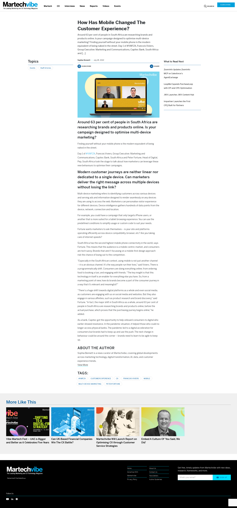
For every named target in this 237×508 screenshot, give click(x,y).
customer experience (101, 378)
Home (129, 468)
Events (117, 6)
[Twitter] (8, 499)
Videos (106, 6)
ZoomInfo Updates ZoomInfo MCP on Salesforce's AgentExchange (177, 73)
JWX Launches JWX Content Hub (179, 94)
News (82, 6)
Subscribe (225, 5)
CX (58, 6)
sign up (223, 477)
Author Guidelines (155, 479)
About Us (152, 468)
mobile (147, 378)
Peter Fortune (113, 384)
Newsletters (153, 476)
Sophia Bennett (84, 60)
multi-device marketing (90, 384)
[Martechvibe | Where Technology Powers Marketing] (20, 5)
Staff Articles (45, 68)
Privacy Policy (132, 479)
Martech (48, 6)
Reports (94, 6)
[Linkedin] (13, 499)
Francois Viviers (131, 378)
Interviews (70, 6)
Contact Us (153, 472)
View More (83, 364)
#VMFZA (82, 378)
